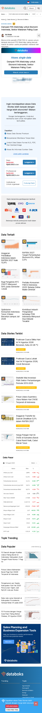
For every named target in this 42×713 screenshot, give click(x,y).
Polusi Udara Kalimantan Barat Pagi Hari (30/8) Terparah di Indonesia (10, 572)
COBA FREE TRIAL (12, 710)
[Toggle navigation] (38, 8)
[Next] (40, 14)
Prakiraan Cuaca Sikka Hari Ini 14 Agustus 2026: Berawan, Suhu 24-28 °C (28, 342)
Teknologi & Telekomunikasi (26, 387)
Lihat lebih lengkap (21, 154)
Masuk (31, 8)
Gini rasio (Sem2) (9, 493)
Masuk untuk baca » (21, 72)
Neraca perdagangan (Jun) (11, 506)
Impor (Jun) (7, 523)
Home (3, 19)
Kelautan (25, 695)
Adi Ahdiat (8, 34)
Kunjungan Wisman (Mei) (11, 527)
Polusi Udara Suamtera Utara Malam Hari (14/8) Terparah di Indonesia (27, 399)
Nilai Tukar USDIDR (9, 498)
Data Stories (11, 19)
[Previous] (37, 14)
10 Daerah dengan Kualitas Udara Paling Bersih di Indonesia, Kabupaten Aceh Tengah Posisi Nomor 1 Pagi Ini (12, 557)
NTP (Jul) (6, 531)
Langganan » (29, 162)
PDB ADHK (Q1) (8, 502)
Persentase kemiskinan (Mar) (12, 489)
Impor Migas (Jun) (9, 514)
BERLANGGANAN (12, 706)
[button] (34, 2)
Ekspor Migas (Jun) (9, 510)
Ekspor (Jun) (7, 519)
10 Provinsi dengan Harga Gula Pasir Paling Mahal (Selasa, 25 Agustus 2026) (11, 613)
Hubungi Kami (29, 183)
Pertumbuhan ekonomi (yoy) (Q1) (13, 485)
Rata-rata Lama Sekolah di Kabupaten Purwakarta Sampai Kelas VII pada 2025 (12, 600)
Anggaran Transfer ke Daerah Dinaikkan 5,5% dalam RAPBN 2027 (26, 418)
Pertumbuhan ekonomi (10, 481)
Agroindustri (26, 686)
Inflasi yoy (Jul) (8, 472)
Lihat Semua (35, 546)
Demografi (20, 349)
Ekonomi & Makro (23, 19)
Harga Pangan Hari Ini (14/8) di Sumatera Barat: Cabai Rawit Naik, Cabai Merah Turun (27, 439)
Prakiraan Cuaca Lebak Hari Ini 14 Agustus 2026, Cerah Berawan (27, 361)
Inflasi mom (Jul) (8, 477)
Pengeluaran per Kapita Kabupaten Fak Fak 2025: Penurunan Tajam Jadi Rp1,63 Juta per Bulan (11, 586)
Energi (24, 692)
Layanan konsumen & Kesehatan (27, 406)
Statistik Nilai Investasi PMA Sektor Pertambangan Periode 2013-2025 (28, 380)
